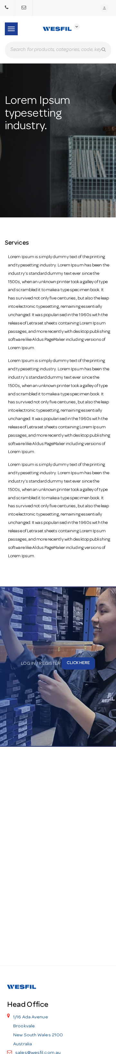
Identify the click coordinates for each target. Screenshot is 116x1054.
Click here (78, 663)
